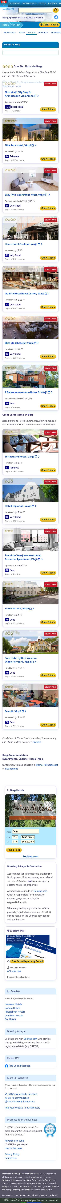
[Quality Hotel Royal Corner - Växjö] (30, 277)
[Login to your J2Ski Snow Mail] (30, 946)
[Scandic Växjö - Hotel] (30, 695)
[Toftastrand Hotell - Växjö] (30, 440)
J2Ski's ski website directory (22, 1094)
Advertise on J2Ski (14, 1140)
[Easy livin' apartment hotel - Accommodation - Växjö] (30, 178)
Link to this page (13, 1148)
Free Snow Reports (27, 961)
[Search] (56, 10)
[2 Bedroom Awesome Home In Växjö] (30, 376)
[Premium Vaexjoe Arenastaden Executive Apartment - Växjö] (30, 539)
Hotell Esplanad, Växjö (18, 506)
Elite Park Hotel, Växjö (18, 145)
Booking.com (30, 1038)
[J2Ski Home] (8, 9)
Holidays (43, 32)
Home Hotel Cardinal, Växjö (21, 244)
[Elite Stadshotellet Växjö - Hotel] (30, 327)
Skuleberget (11, 768)
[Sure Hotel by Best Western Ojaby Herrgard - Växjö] (30, 642)
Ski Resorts (9, 32)
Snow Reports (29, 3)
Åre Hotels (10, 1019)
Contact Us (11, 1158)
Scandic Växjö (13, 711)
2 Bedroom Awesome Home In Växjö (26, 392)
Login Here (15, 971)
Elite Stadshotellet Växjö (19, 343)
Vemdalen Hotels (14, 1015)
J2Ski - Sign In (50, 24)
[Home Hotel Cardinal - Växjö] (30, 228)
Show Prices (48, 109)
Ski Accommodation (18, 1097)
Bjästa (39, 765)
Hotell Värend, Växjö (17, 608)
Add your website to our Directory (22, 1107)
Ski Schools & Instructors (21, 1101)
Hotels (6, 25)
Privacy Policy (12, 1154)
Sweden (16, 25)
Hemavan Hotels (13, 1004)
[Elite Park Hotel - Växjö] (30, 129)
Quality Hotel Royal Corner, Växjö (25, 293)
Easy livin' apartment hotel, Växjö (25, 194)
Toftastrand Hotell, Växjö (20, 456)
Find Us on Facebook (19, 1065)
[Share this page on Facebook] (56, 18)
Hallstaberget (51, 765)
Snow (21, 32)
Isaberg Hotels (12, 1008)
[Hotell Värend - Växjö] (30, 592)
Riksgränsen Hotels (15, 1011)
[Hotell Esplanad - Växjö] (30, 490)
